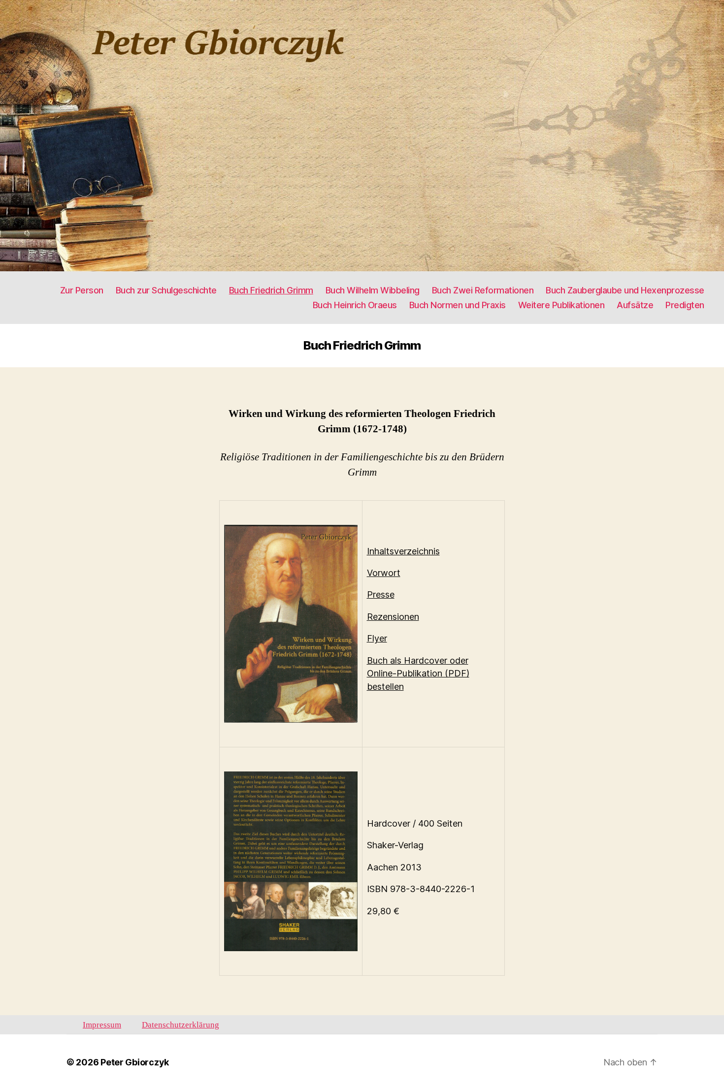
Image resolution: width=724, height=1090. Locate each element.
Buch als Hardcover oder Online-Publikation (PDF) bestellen (418, 673)
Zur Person (81, 290)
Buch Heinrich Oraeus (355, 305)
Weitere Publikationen (561, 305)
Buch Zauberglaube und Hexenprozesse (625, 290)
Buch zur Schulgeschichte (166, 290)
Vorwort (383, 573)
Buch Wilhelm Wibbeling (373, 290)
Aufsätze (635, 305)
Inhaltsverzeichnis (403, 551)
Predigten (684, 305)
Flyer (377, 638)
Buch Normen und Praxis (457, 305)
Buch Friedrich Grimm (271, 290)
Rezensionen (393, 616)
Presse (381, 594)
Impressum (102, 1025)
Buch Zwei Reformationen (483, 290)
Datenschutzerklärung (180, 1025)
